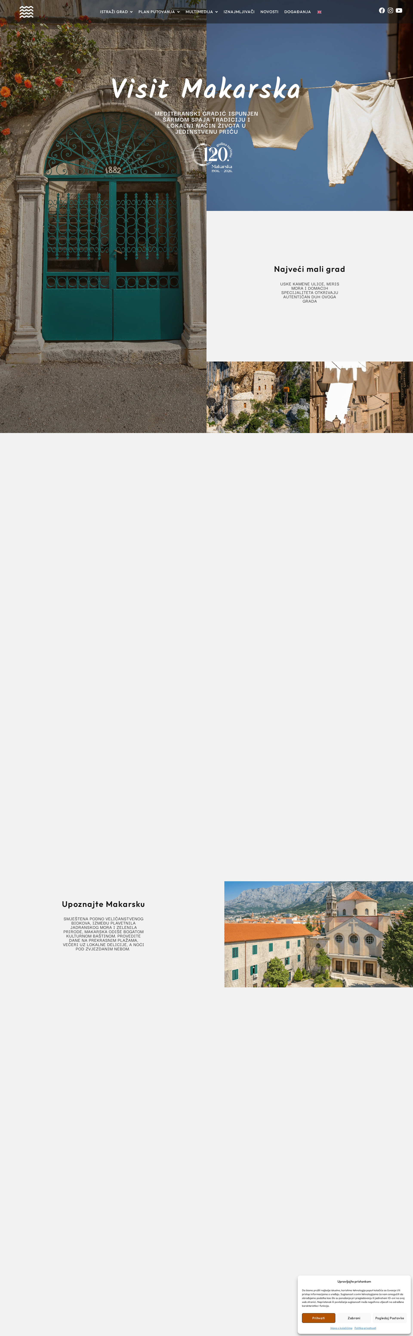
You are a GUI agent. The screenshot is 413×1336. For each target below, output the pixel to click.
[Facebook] (383, 12)
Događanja (297, 11)
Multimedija (199, 11)
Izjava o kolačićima (341, 1328)
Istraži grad (114, 11)
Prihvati (318, 1318)
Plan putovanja (157, 11)
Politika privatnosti (365, 1328)
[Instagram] (392, 12)
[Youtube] (400, 12)
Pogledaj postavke (389, 1318)
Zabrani (354, 1318)
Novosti (269, 11)
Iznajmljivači (239, 11)
